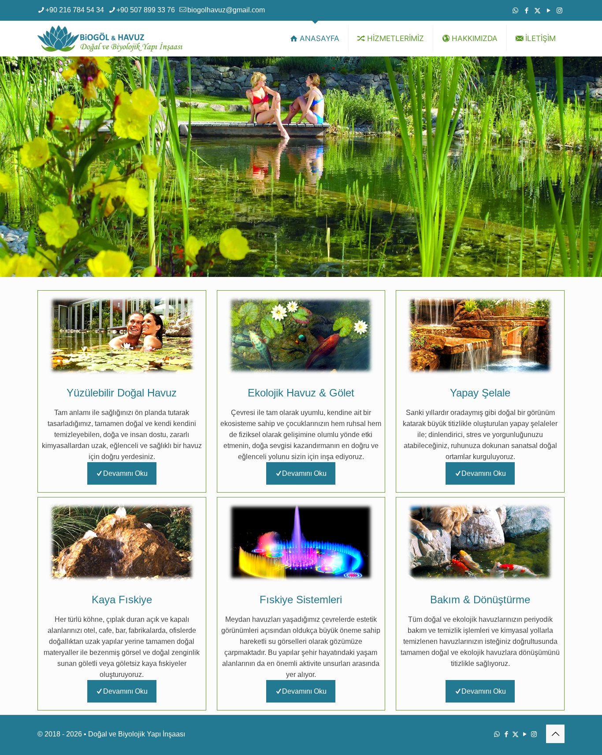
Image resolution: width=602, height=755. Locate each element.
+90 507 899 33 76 (145, 10)
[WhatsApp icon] (515, 10)
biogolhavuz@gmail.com (226, 10)
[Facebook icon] (526, 10)
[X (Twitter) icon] (537, 10)
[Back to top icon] (555, 734)
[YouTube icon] (548, 10)
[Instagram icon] (559, 10)
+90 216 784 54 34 (74, 10)
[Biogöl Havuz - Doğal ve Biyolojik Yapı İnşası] (109, 38)
